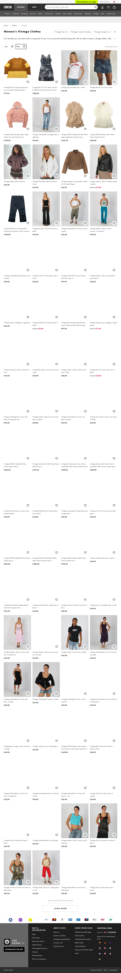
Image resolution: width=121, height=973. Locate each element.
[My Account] (102, 7)
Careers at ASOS (59, 936)
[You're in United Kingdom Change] (114, 2)
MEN (34, 7)
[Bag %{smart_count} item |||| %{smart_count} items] (114, 7)
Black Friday (79, 943)
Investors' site (58, 943)
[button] (100, 942)
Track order (36, 938)
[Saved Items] (108, 7)
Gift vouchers (79, 936)
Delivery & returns (38, 941)
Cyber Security (59, 946)
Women (14, 25)
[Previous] (51, 32)
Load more (60, 908)
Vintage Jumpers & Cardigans (106, 32)
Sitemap (35, 952)
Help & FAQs (104, 2)
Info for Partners (80, 946)
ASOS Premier (37, 945)
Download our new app (86, 2)
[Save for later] (28, 82)
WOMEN (21, 7)
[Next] (115, 32)
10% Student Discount (39, 948)
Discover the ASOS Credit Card (84, 951)
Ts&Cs (105, 970)
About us (57, 932)
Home (6, 25)
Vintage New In (61, 32)
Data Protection (37, 955)
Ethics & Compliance (39, 959)
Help (33, 934)
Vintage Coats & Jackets (81, 32)
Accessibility (113, 970)
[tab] (8, 14)
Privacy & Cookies (96, 970)
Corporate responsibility (62, 939)
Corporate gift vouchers (83, 939)
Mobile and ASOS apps (83, 932)
